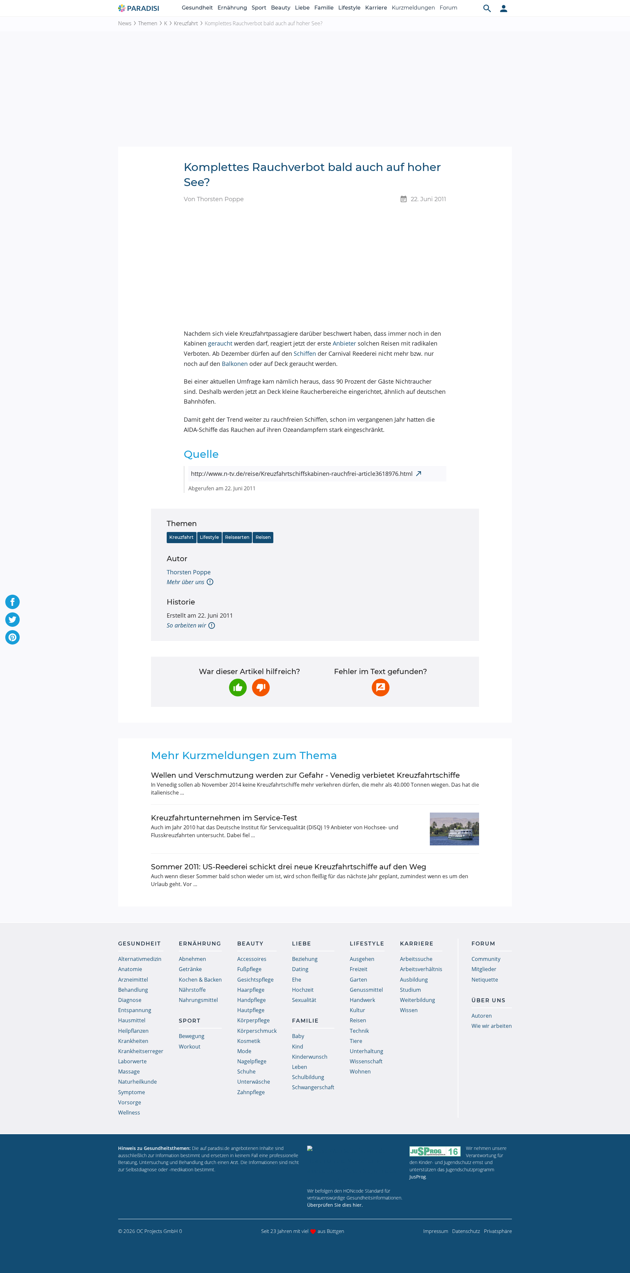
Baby (298, 1036)
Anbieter (344, 343)
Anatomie (130, 969)
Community (486, 959)
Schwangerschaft (313, 1087)
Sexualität (304, 1000)
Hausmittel (131, 1020)
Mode (244, 1051)
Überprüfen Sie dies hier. (335, 1205)
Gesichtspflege (255, 979)
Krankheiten (133, 1041)
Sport (259, 8)
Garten (358, 979)
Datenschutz (466, 1231)
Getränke (190, 969)
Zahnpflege (251, 1092)
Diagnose (129, 1000)
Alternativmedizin (139, 959)
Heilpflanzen (133, 1030)
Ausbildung (414, 979)
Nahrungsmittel (198, 1000)
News (124, 23)
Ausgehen (362, 959)
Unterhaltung (366, 1051)
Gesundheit (197, 8)
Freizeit (359, 969)
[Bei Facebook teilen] (12, 602)
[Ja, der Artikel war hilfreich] (238, 687)
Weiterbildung (417, 1000)
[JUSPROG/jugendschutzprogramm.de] (435, 1151)
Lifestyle (349, 8)
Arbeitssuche (416, 959)
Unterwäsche (253, 1081)
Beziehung (305, 959)
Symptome (131, 1092)
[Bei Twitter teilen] (12, 619)
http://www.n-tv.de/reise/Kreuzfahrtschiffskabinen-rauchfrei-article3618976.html (302, 473)
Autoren (482, 1015)
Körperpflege (253, 1020)
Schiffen (305, 353)
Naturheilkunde (137, 1081)
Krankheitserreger (140, 1051)
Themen (147, 23)
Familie (324, 8)
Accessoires (251, 959)
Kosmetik (248, 1041)
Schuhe (246, 1071)
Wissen (409, 1010)
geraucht (220, 343)
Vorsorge (129, 1102)
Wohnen (360, 1071)
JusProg (418, 1177)
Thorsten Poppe (189, 572)
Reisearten (237, 537)
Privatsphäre (498, 1231)
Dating (300, 969)
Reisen (263, 537)
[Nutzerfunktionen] (503, 8)
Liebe (302, 8)
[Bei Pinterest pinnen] (12, 637)
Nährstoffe (192, 989)
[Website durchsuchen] (487, 8)
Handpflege (251, 1000)
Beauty (280, 8)
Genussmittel (366, 989)
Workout (189, 1046)
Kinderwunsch (309, 1056)
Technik (359, 1030)
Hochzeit (303, 989)
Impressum (435, 1231)
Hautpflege (250, 1010)
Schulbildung (308, 1077)
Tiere (356, 1041)
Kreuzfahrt (186, 23)
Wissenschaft (366, 1061)
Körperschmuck (257, 1030)
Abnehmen (192, 959)
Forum (448, 8)
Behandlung (133, 989)
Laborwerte (132, 1061)
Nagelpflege (251, 1061)
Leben (299, 1067)
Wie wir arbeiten (492, 1025)
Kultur (357, 1010)
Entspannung (134, 1010)
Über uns (489, 1000)
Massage (129, 1071)
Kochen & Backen (200, 979)
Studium (410, 989)
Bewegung (191, 1036)
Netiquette (485, 979)
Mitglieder (484, 969)
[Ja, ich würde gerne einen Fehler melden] (380, 687)
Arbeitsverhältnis (421, 969)
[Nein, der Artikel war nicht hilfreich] (261, 687)
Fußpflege (249, 969)
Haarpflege (250, 989)
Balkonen (235, 364)
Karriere (376, 8)
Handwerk (362, 1000)
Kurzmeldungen (413, 8)
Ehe (296, 979)
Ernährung (232, 8)
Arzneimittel (133, 979)
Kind (297, 1046)
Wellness (129, 1112)
